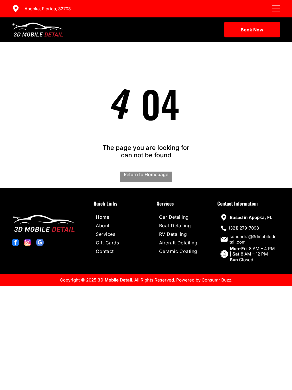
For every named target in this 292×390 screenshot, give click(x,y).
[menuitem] (118, 217)
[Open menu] (276, 9)
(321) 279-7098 (244, 228)
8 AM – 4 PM (262, 248)
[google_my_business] (40, 243)
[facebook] (15, 243)
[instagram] (27, 243)
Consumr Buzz (216, 280)
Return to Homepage (146, 174)
